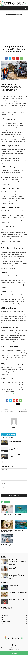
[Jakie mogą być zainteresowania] (4, 601)
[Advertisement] (14, 30)
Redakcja (8, 54)
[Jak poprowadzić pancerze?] (21, 509)
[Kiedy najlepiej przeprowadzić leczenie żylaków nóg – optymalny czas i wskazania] (4, 575)
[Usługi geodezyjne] (4, 587)
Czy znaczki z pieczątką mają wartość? (18, 592)
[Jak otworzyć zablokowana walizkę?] (4, 456)
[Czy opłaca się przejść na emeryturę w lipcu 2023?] (7, 524)
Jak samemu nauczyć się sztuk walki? (7, 412)
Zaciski (2, 623)
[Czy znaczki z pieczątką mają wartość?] (4, 594)
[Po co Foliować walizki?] (4, 442)
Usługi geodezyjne (13, 585)
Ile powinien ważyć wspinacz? (23, 412)
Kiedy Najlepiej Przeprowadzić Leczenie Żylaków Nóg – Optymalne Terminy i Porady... (17, 561)
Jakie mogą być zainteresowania (16, 599)
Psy (1, 626)
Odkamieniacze (4, 615)
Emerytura (3, 611)
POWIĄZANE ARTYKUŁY (8, 434)
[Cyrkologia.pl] (14, 3)
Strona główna (4, 11)
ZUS (2, 613)
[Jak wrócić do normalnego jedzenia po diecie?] (7, 538)
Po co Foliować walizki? (15, 441)
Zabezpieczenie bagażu (17, 14)
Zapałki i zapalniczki (5, 621)
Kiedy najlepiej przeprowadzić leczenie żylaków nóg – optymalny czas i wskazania (17, 575)
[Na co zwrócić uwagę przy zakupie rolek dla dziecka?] (7, 509)
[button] (26, 8)
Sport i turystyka (9, 14)
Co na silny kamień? (19, 530)
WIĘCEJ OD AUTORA (7, 437)
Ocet (2, 619)
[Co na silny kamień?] (21, 524)
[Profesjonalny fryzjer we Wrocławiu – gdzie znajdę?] (4, 568)
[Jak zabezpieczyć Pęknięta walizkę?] (4, 449)
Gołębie (2, 617)
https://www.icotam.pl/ (7, 394)
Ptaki (2, 628)
